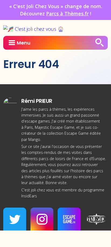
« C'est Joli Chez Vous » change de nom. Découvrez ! (55, 10)
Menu (23, 42)
